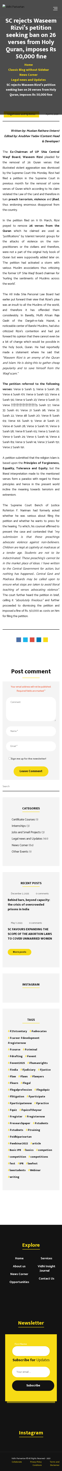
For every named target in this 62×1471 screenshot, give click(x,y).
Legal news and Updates (27, 838)
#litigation (17, 1096)
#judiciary (28, 1070)
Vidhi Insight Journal (46, 1268)
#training (34, 1130)
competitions (39, 1157)
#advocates (39, 1031)
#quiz (13, 1110)
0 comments (42, 894)
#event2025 (17, 1063)
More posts (19, 952)
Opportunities (19, 1282)
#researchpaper (20, 1123)
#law (13, 1076)
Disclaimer (54, 1465)
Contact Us (46, 1279)
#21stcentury (18, 1031)
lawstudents (18, 1170)
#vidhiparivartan (21, 1137)
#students (41, 1123)
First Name (21, 1344)
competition (18, 1157)
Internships (19, 825)
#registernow (36, 1116)
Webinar (35, 1170)
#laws (24, 1076)
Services (46, 1258)
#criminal (31, 1049)
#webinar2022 (19, 1143)
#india (14, 1070)
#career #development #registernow (23, 1040)
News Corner (20, 845)
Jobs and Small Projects (26, 832)
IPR (21, 1163)
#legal (26, 1083)
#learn (14, 1083)
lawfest (33, 1163)
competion (45, 1150)
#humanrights (38, 1063)
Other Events (20, 851)
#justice (45, 1070)
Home (19, 1258)
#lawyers (38, 1076)
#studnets (16, 1130)
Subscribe (33, 1385)
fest (12, 1163)
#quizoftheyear (31, 1110)
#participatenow (21, 1103)
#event (31, 1056)
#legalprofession (21, 1090)
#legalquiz (43, 1090)
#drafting (16, 1056)
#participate (36, 1096)
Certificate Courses (23, 819)
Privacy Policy (36, 1462)
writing (14, 1177)
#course (15, 1049)
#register (16, 1116)
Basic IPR (15, 1150)
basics (29, 1150)
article (36, 1143)
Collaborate (16, 1462)
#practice (42, 1103)
